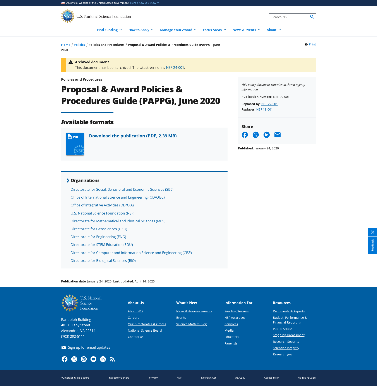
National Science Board (145, 330)
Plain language (307, 377)
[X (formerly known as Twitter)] (74, 359)
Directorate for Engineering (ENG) (98, 236)
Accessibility (271, 377)
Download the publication (133, 136)
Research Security (286, 341)
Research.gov (282, 354)
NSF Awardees (234, 317)
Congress (231, 324)
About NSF (135, 311)
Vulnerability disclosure (75, 377)
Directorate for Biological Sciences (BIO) (103, 260)
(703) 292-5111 (73, 336)
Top (367, 264)
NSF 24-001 (175, 67)
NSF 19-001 (264, 109)
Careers (133, 317)
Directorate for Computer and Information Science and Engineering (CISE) (131, 252)
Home (65, 45)
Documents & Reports (289, 311)
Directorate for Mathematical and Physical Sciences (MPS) (118, 221)
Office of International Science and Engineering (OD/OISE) (118, 197)
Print (312, 44)
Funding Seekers (236, 311)
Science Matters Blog (191, 324)
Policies (79, 45)
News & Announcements (194, 311)
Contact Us (136, 337)
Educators (231, 337)
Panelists (231, 343)
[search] (312, 16)
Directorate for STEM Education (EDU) (102, 244)
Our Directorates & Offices (147, 324)
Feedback (372, 245)
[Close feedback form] (372, 232)
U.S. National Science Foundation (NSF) (102, 213)
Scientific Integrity (286, 348)
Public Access (283, 329)
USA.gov (240, 377)
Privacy (153, 377)
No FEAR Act (208, 377)
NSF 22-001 (269, 104)
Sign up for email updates (89, 347)
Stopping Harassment (289, 335)
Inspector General (119, 377)
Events (181, 317)
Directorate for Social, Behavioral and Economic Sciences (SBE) (122, 189)
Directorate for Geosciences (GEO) (99, 229)
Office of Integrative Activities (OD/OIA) (102, 205)
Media (229, 330)
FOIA (179, 377)
